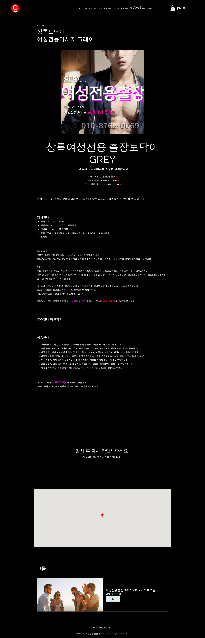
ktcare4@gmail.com (102, 627)
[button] (172, 8)
